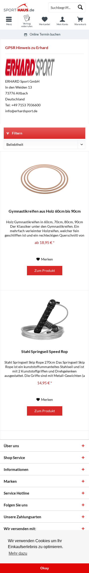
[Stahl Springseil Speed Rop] (44, 319)
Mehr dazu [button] (18, 553)
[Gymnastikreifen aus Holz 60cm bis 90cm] (44, 179)
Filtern (16, 133)
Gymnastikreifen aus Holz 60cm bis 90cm (45, 211)
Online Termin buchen (45, 34)
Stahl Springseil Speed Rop (44, 351)
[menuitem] (9, 21)
